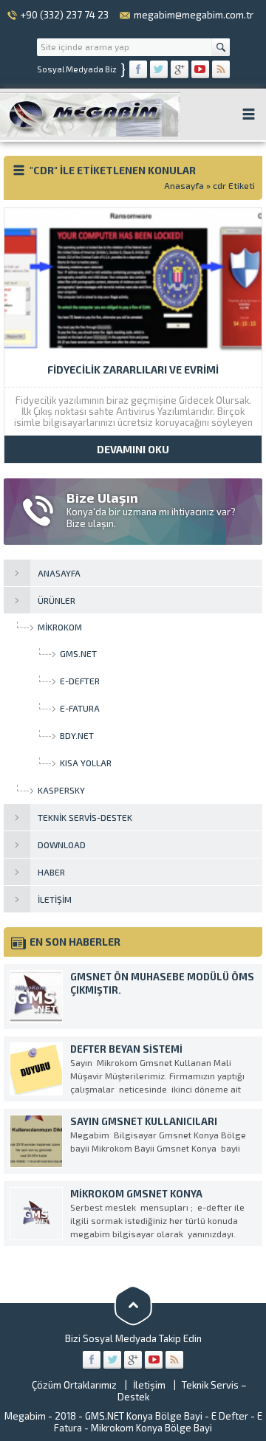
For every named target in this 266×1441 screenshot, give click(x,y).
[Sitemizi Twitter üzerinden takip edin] (159, 69)
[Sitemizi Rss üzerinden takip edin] (221, 69)
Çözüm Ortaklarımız (74, 1385)
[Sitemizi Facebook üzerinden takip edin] (138, 69)
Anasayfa (184, 185)
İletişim (149, 1385)
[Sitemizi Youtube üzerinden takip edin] (200, 69)
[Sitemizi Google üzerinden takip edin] (179, 69)
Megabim (25, 1416)
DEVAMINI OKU (133, 449)
